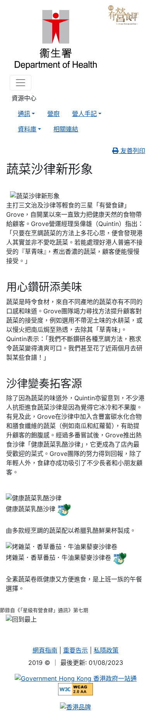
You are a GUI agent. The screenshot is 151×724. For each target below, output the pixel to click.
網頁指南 (45, 650)
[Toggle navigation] (20, 82)
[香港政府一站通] (76, 678)
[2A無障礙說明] (75, 689)
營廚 (53, 113)
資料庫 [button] (27, 129)
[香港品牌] (75, 706)
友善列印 (131, 151)
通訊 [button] (24, 113)
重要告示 (75, 650)
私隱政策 (106, 650)
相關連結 (65, 129)
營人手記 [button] (84, 113)
